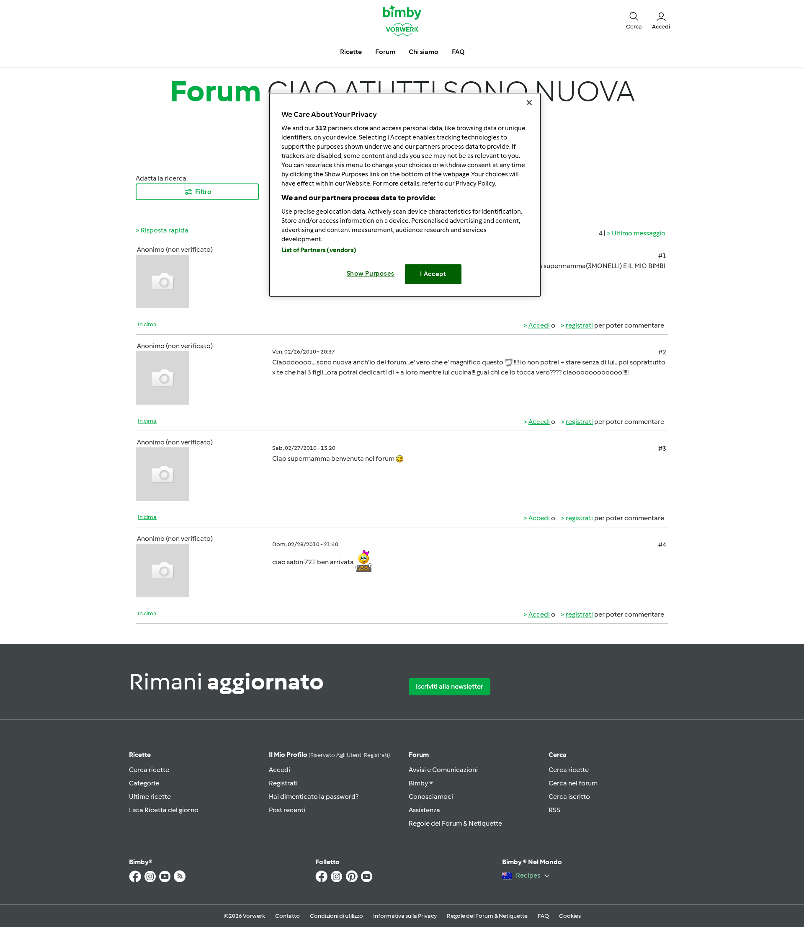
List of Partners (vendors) (318, 250)
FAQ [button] (458, 52)
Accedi (539, 325)
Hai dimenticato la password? (313, 796)
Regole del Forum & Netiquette (455, 823)
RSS (554, 810)
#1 (662, 256)
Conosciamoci (431, 796)
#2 (662, 352)
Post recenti (287, 810)
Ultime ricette (150, 796)
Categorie (144, 783)
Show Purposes (371, 273)
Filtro (203, 192)
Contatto (287, 915)
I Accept (433, 274)
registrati (579, 325)
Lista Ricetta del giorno (163, 810)
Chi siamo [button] (423, 52)
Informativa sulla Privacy (405, 915)
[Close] (529, 102)
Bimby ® (421, 783)
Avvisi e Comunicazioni (443, 770)
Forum (419, 755)
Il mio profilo (329, 755)
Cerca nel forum (573, 783)
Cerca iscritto (569, 796)
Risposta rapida (164, 230)
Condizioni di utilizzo (336, 915)
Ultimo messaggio (638, 233)
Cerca (558, 755)
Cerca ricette (149, 770)
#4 (662, 545)
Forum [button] (385, 52)
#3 (662, 448)
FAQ (543, 915)
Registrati (283, 783)
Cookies (570, 915)
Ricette (140, 755)
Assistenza (424, 810)
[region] (405, 195)
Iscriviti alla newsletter (449, 686)
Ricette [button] (351, 52)
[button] (634, 20)
